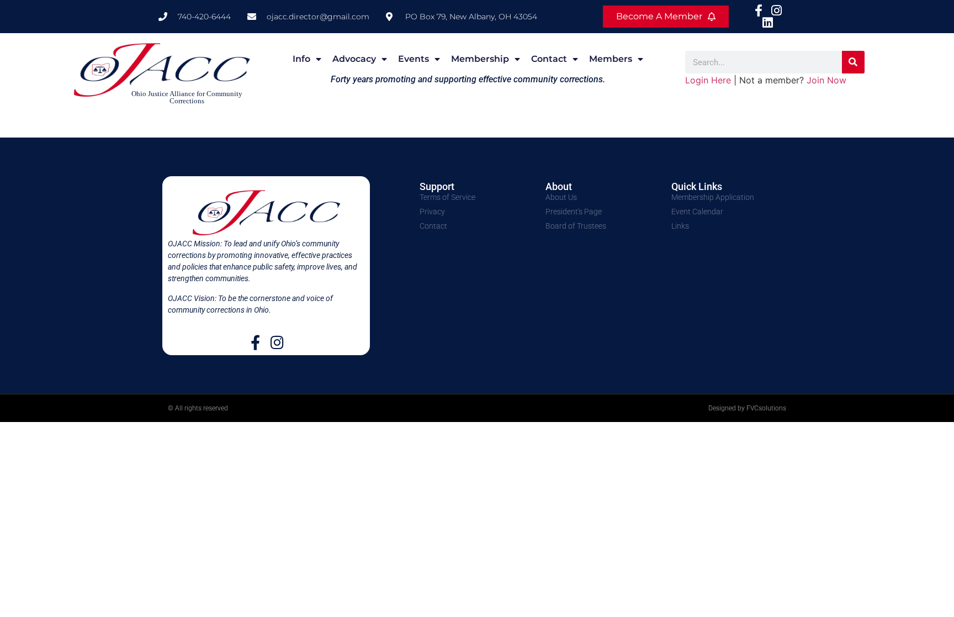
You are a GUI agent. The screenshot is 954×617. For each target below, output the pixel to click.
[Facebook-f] (255, 342)
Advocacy (354, 59)
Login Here (708, 80)
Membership (480, 59)
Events (413, 59)
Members (610, 59)
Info (301, 59)
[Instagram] (276, 342)
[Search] (853, 62)
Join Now (826, 80)
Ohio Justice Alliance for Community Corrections (186, 97)
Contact (549, 59)
